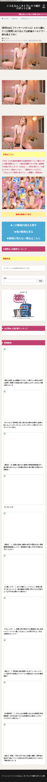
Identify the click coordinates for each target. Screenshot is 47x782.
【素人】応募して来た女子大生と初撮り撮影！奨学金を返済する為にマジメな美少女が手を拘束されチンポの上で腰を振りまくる (23, 758)
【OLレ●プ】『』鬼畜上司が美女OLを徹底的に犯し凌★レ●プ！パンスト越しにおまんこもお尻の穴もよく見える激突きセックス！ (23, 631)
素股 (30, 40)
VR (4, 40)
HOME (6, 19)
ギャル (8, 40)
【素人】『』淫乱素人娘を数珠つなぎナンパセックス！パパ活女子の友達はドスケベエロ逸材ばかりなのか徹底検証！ (23, 673)
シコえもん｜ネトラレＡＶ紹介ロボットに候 (23, 7)
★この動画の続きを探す (23, 225)
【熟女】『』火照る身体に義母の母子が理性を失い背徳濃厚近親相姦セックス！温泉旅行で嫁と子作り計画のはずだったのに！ (23, 546)
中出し (26, 40)
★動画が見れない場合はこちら (23, 238)
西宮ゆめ (15, 19)
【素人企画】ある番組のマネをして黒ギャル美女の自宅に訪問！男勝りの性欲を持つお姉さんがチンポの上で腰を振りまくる (23, 382)
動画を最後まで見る (23, 214)
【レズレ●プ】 (9, 507)
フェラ (13, 40)
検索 (5, 278)
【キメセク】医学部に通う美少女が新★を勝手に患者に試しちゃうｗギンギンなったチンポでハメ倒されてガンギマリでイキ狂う (23, 425)
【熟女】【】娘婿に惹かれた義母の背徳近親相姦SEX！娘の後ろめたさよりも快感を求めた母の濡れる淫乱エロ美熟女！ (23, 467)
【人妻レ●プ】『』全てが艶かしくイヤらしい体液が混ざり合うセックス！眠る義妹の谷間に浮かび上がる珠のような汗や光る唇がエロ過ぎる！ (23, 589)
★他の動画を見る (23, 231)
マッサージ (19, 40)
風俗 (40, 40)
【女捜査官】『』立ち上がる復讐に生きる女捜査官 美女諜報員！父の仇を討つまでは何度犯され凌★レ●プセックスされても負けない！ (23, 715)
